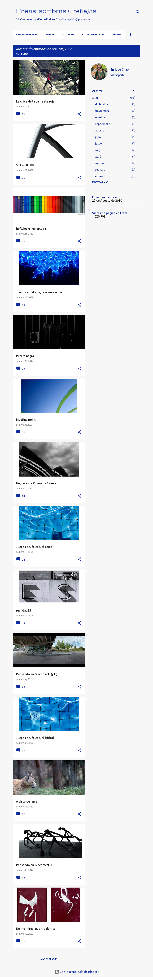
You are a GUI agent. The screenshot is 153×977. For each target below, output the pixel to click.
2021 (95, 98)
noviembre (102, 111)
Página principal (26, 34)
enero (99, 176)
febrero (100, 169)
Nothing (68, 34)
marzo (99, 163)
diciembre (101, 104)
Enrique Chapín (120, 69)
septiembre (102, 124)
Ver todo (22, 54)
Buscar (50, 34)
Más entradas (48, 959)
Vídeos (117, 34)
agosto (99, 130)
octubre (100, 117)
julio (98, 137)
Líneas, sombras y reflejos (56, 10)
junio (98, 143)
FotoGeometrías (93, 34)
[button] (79, 114)
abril (98, 156)
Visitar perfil (117, 75)
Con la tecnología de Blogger (79, 971)
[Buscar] (137, 11)
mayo (98, 150)
